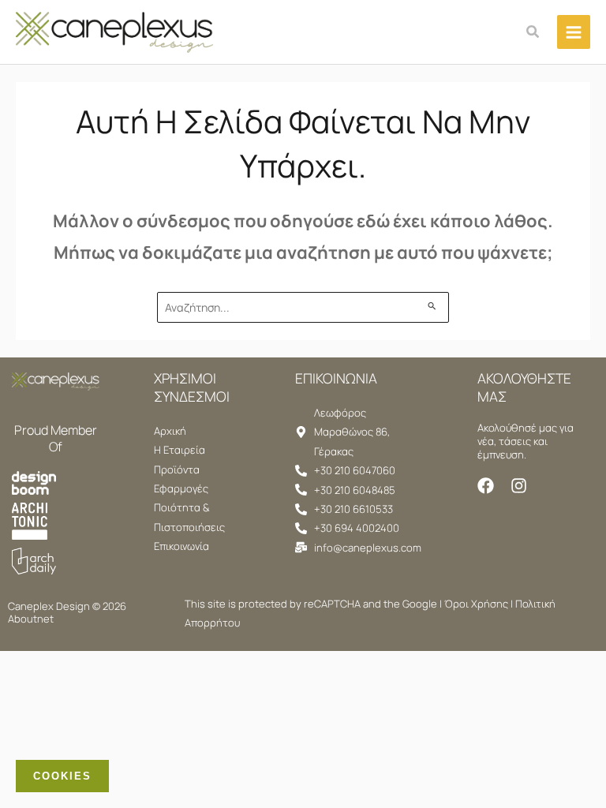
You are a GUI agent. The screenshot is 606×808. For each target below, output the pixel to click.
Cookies (62, 776)
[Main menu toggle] (573, 31)
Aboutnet (31, 619)
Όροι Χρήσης (476, 604)
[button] (533, 32)
